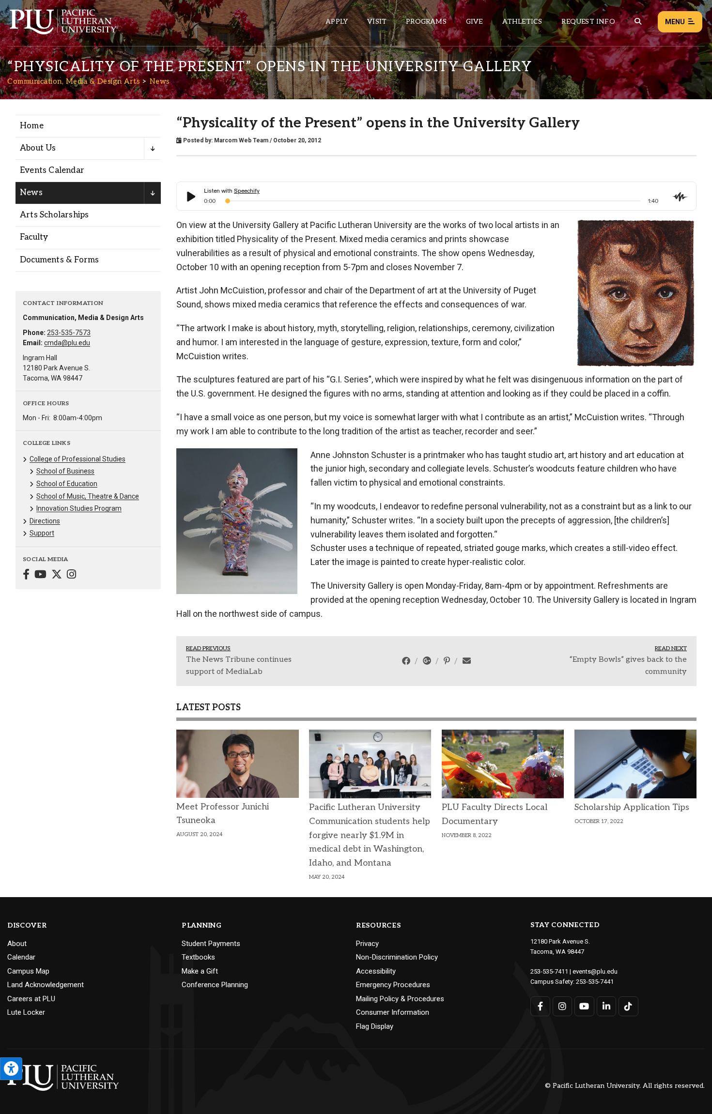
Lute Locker (26, 1012)
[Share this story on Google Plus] (428, 661)
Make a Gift (200, 971)
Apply (336, 21)
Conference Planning (215, 984)
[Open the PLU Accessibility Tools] (11, 1068)
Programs (426, 21)
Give (474, 21)
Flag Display (374, 1026)
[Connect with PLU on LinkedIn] (607, 1006)
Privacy (367, 943)
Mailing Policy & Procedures (400, 998)
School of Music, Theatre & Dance (87, 496)
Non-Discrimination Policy (397, 957)
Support (42, 533)
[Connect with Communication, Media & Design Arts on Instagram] (71, 575)
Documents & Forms (59, 260)
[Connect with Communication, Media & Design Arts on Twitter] (56, 575)
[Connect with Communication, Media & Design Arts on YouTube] (40, 575)
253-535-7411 (549, 971)
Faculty (34, 237)
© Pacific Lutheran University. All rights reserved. (625, 1086)
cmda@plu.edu (67, 343)
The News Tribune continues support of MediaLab (239, 666)
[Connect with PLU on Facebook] (540, 1006)
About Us (38, 148)
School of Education (66, 484)
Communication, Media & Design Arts (73, 81)
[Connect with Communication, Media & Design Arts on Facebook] (26, 575)
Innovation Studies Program (79, 508)
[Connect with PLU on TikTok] (628, 1006)
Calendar (21, 957)
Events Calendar (52, 170)
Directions (45, 521)
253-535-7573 (69, 332)
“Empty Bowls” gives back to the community (628, 666)
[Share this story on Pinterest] (448, 661)
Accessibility (376, 971)
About (17, 943)
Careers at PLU (31, 998)
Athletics (522, 21)
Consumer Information (392, 1012)
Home (32, 126)
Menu (675, 22)
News (160, 81)
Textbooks (198, 957)
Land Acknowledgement (45, 984)
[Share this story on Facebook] (407, 661)
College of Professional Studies (77, 459)
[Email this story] (467, 661)
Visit (377, 21)
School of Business (65, 471)
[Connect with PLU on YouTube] (584, 1006)
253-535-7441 (595, 981)
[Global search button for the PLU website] (638, 21)
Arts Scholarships (54, 215)
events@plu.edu (595, 971)
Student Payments (211, 943)
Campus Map (28, 971)
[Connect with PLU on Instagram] (563, 1006)
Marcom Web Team (241, 140)
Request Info (588, 21)
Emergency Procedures (393, 984)
